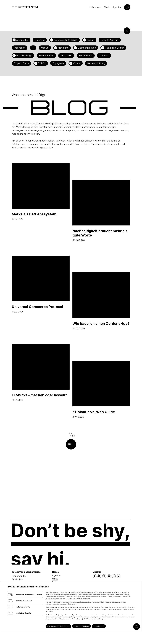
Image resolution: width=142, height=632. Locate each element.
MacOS (45, 47)
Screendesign (46, 55)
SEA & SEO (66, 55)
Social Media (85, 55)
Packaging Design (114, 47)
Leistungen (95, 7)
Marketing (63, 47)
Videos (76, 63)
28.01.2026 (39, 397)
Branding (40, 40)
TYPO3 (42, 63)
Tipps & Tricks (21, 63)
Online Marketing (87, 47)
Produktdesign (24, 55)
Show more (69, 443)
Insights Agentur (109, 40)
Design (90, 40)
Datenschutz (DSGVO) (66, 40)
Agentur (117, 7)
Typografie (58, 63)
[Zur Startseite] (25, 7)
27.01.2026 (93, 414)
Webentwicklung (96, 63)
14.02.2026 (37, 309)
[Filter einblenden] (127, 30)
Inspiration (19, 47)
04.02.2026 (101, 325)
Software (104, 55)
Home (55, 572)
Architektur (22, 40)
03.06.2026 (99, 235)
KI (33, 47)
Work (107, 7)
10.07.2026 (34, 216)
